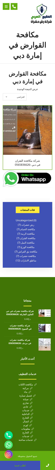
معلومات (25, 428)
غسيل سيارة (25, 395)
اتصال (26, 421)
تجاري (26, 403)
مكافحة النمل (28, 242)
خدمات (25, 410)
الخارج (25, 417)
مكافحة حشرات (28, 256)
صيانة (26, 399)
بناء (25, 392)
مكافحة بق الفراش (27, 251)
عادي (25, 406)
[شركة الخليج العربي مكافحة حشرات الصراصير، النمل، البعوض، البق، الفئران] (41, 13)
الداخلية (25, 414)
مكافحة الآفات (25, 384)
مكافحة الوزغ (28, 247)
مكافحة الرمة (28, 233)
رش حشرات (27, 224)
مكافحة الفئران (27, 238)
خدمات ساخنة (26, 440)
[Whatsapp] (8, 445)
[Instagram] (8, 454)
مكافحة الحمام (27, 229)
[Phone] (8, 435)
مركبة (26, 388)
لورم (25, 425)
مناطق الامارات (28, 260)
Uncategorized (24, 220)
